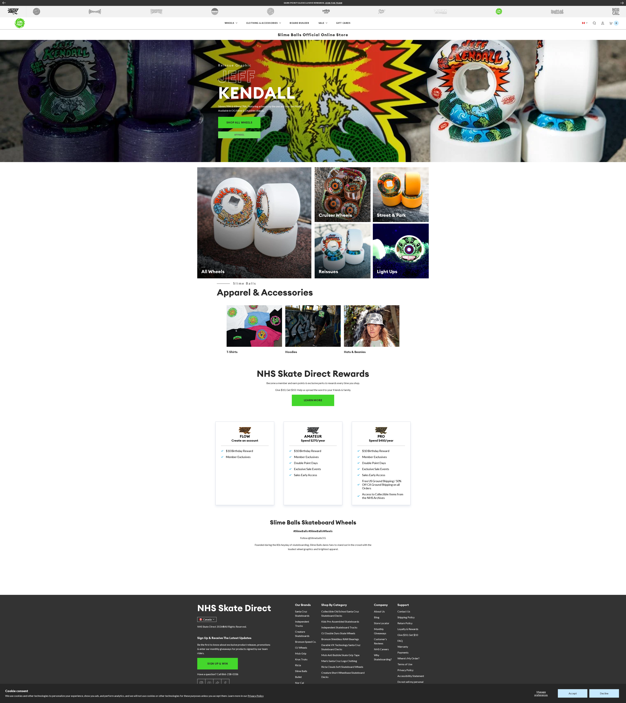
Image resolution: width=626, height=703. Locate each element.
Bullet (298, 676)
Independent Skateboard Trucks (339, 627)
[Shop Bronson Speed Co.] (214, 11)
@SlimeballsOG (317, 537)
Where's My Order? (408, 658)
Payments (403, 652)
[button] (594, 23)
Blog (376, 617)
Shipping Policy (406, 617)
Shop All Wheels (243, 122)
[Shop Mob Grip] (326, 11)
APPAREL (239, 134)
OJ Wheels (301, 647)
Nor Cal (299, 682)
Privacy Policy (256, 695)
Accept (573, 693)
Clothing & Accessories (262, 23)
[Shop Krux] (381, 11)
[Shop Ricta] (440, 11)
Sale (322, 23)
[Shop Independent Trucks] (94, 11)
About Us (379, 611)
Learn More (319, 400)
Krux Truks (301, 659)
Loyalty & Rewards (407, 629)
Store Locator (381, 623)
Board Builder (299, 23)
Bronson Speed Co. (305, 641)
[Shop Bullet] (557, 11)
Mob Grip (300, 653)
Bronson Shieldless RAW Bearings (340, 639)
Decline (604, 693)
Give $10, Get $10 (407, 634)
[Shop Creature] (156, 11)
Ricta (298, 665)
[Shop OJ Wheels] (270, 11)
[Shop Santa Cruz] (36, 11)
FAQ (400, 640)
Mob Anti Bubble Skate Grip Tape (340, 655)
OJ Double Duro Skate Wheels (338, 633)
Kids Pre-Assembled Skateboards (340, 621)
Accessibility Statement (410, 675)
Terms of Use (404, 664)
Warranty (402, 646)
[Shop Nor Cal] (615, 11)
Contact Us (403, 611)
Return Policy (404, 623)
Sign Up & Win (217, 663)
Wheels (230, 23)
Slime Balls (301, 671)
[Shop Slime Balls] (498, 11)
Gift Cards (343, 23)
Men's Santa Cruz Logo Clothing (339, 660)
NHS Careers (381, 649)
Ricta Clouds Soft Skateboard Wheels (342, 666)
